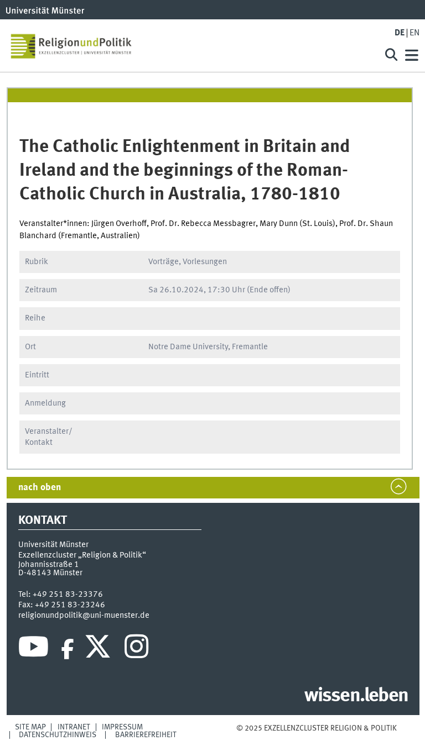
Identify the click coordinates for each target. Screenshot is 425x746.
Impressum (122, 727)
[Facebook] (67, 649)
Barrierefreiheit (146, 735)
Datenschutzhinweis (57, 735)
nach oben (39, 487)
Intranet (74, 727)
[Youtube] (33, 649)
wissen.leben (356, 696)
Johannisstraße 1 (48, 564)
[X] (99, 649)
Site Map (30, 727)
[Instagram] (136, 649)
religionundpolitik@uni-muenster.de (83, 615)
